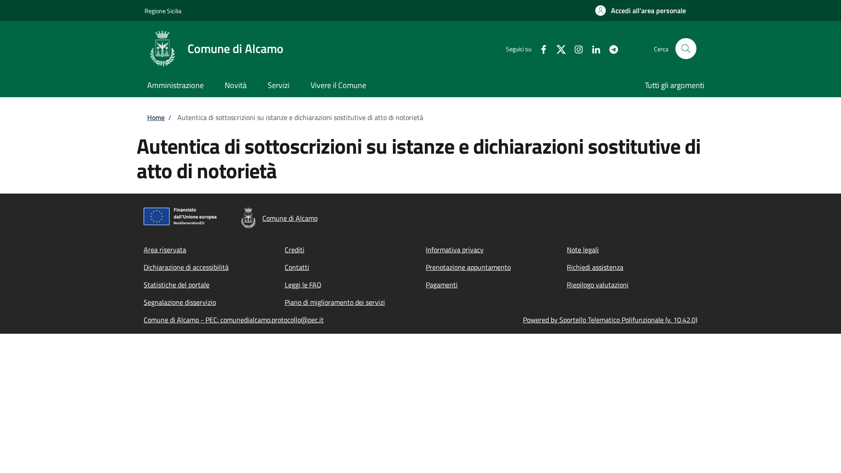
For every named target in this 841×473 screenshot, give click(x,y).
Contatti (297, 267)
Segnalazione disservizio (180, 302)
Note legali (583, 249)
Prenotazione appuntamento (468, 267)
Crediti (294, 249)
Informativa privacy (455, 249)
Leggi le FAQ (303, 284)
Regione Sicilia (163, 10)
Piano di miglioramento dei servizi (335, 302)
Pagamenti (442, 284)
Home (156, 117)
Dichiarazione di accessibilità (186, 267)
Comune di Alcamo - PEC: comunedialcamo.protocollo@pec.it (234, 319)
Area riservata (165, 249)
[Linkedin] (592, 48)
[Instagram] (575, 48)
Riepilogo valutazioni (598, 284)
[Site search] (685, 48)
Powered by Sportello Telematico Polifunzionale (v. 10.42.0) (610, 319)
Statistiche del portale (176, 284)
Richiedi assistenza (595, 267)
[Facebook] (540, 48)
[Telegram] (610, 48)
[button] (640, 10)
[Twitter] (557, 48)
